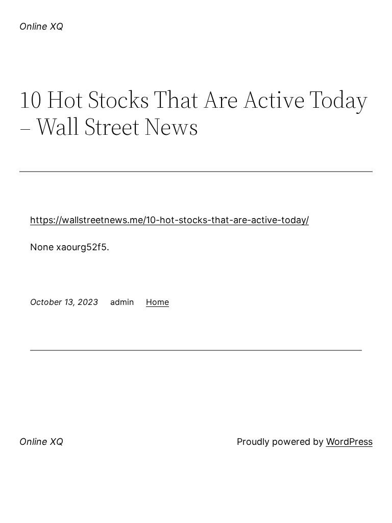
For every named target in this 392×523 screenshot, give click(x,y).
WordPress (349, 441)
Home (157, 302)
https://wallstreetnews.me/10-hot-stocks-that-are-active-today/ (169, 220)
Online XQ (41, 26)
